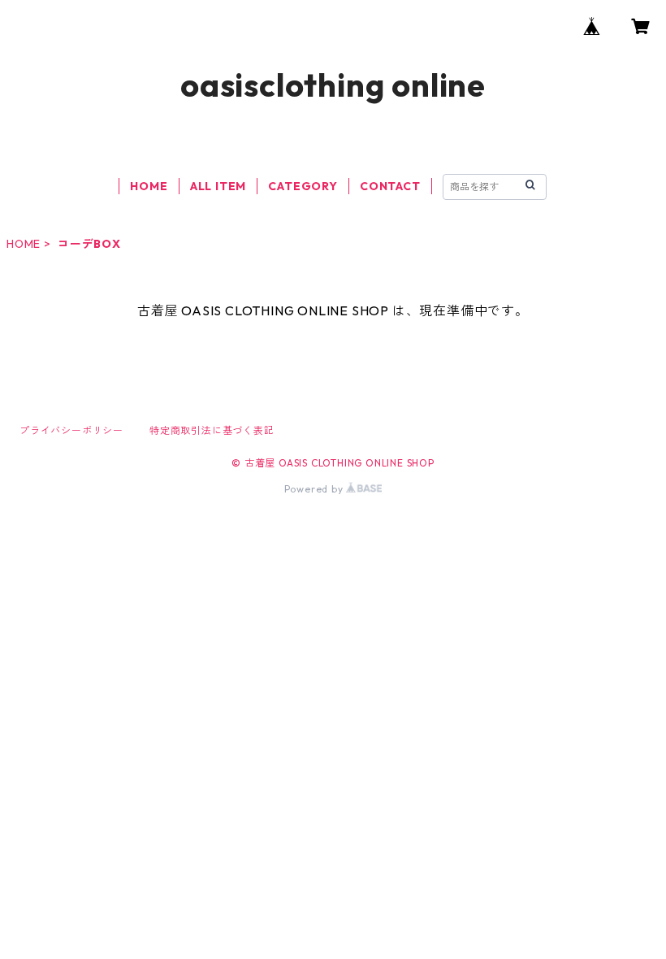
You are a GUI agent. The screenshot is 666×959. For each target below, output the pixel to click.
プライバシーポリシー (71, 430)
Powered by (315, 489)
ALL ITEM (218, 186)
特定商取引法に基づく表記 (212, 430)
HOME (148, 186)
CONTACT (390, 186)
